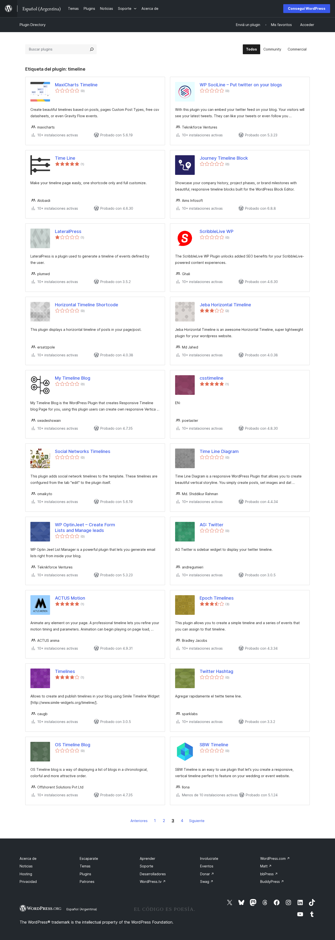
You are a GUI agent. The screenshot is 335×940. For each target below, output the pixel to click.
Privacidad (28, 881)
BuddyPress (272, 881)
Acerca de (28, 858)
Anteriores (139, 821)
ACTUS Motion (70, 598)
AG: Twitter (211, 524)
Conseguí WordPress (306, 8)
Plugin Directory (33, 25)
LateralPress (68, 231)
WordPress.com (275, 858)
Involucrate (209, 858)
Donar (207, 874)
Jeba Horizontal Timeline (225, 304)
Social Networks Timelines (82, 451)
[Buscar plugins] (92, 49)
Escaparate (89, 858)
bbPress (269, 874)
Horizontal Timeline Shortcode (86, 304)
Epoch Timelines (217, 598)
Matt (266, 866)
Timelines (65, 671)
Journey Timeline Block (224, 158)
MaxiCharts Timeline (76, 84)
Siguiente (197, 821)
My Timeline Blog (72, 378)
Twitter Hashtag (216, 671)
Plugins (85, 874)
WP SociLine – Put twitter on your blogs (241, 84)
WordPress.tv (153, 881)
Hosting (26, 874)
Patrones (87, 881)
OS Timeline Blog (72, 744)
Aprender (147, 858)
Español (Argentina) (81, 909)
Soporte (146, 866)
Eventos (206, 866)
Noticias (26, 866)
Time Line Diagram (219, 451)
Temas (85, 866)
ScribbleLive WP (216, 231)
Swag (206, 881)
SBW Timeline (214, 744)
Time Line (65, 158)
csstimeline (211, 378)
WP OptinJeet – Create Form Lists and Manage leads (85, 527)
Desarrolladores (153, 874)
